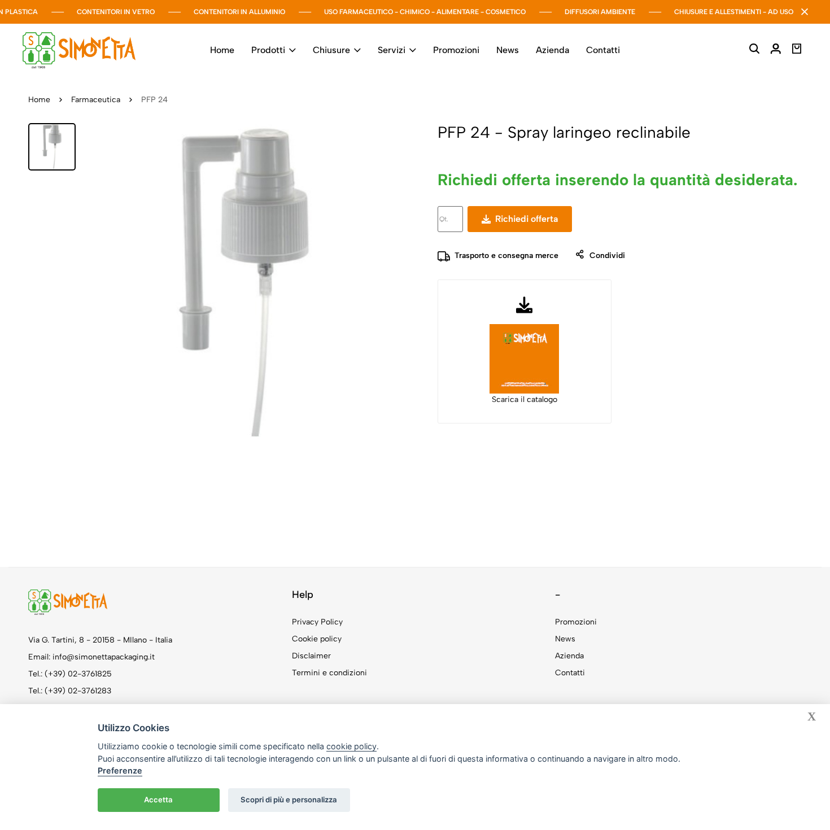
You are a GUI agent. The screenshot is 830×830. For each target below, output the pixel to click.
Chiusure (331, 50)
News (507, 50)
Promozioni (456, 50)
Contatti (603, 50)
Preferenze (120, 770)
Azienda (552, 50)
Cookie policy (317, 639)
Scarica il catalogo (524, 399)
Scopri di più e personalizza (289, 799)
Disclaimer (311, 656)
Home (222, 50)
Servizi (391, 50)
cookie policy (351, 746)
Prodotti (268, 50)
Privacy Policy (317, 622)
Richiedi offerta (524, 218)
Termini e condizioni (329, 673)
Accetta (158, 799)
